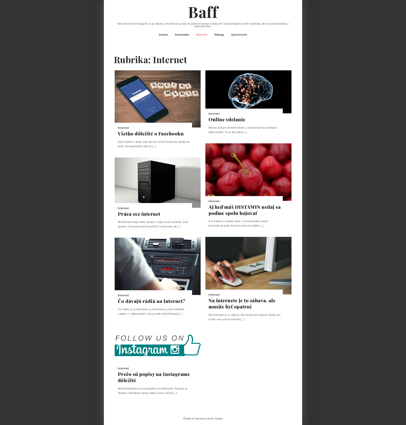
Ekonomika (182, 34)
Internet (201, 34)
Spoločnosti (239, 34)
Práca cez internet (139, 214)
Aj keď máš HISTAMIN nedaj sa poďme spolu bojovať (245, 210)
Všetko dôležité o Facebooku (151, 134)
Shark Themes (215, 418)
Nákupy (219, 34)
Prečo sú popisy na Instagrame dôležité (154, 377)
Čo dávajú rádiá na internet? (151, 301)
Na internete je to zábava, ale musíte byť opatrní (242, 303)
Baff (203, 11)
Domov (163, 34)
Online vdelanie (227, 119)
